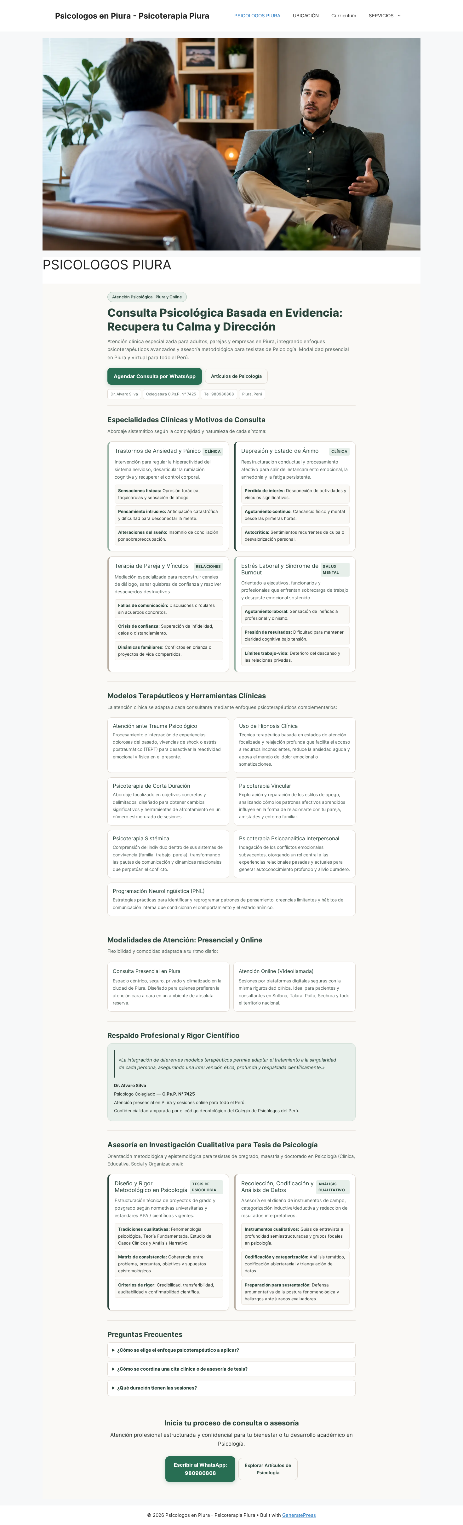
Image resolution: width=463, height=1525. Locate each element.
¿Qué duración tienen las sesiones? (157, 1388)
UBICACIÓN (306, 16)
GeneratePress (299, 1515)
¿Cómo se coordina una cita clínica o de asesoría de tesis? (182, 1369)
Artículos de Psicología (236, 376)
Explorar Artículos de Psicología (268, 1469)
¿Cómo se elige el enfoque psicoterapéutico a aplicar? (178, 1350)
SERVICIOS (381, 16)
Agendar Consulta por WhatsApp (155, 376)
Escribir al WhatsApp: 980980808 (200, 1469)
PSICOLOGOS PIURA (257, 16)
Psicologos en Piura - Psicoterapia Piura (132, 15)
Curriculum (343, 16)
